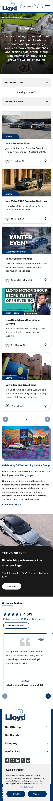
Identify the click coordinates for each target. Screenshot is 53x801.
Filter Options (14, 82)
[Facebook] (7, 762)
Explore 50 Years (10, 504)
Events (18, 17)
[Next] (48, 696)
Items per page (14, 101)
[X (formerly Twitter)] (23, 762)
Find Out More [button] (26, 786)
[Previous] (4, 696)
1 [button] (26, 419)
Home (6, 17)
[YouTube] (28, 762)
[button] (15, 794)
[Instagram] (12, 762)
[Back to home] (9, 6)
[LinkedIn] (17, 762)
